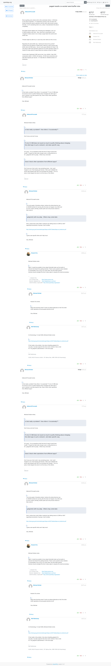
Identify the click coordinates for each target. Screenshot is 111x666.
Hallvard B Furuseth (30, 11)
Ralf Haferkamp (35, 326)
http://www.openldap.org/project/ (51, 282)
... (23, 90)
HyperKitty (55, 664)
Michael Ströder (29, 77)
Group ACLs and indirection (103, 8)
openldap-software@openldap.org (97, 16)
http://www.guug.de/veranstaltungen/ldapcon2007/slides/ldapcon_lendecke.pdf (46, 229)
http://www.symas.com (47, 279)
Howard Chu (34, 253)
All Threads (10, 10)
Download (9, 16)
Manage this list (92, 2)
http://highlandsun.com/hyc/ (49, 281)
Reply (23, 71)
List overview (9, 6)
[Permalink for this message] (86, 70)
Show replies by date (81, 75)
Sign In (100, 2)
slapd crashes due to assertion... (28, 8)
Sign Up (106, 2)
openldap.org (7, 2)
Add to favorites (95, 23)
